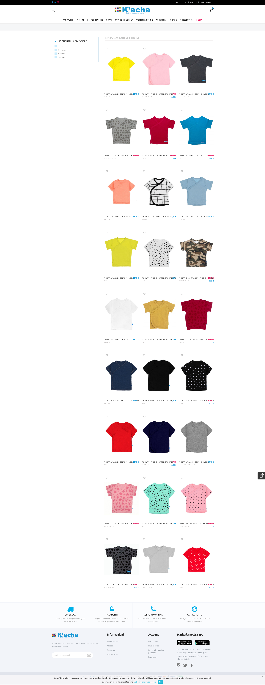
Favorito (194, 2)
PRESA (199, 20)
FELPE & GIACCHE (95, 20)
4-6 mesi (61, 57)
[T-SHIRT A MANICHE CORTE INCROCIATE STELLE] (159, 253)
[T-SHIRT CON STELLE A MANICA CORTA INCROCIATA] (121, 130)
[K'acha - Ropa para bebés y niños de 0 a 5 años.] (132, 10)
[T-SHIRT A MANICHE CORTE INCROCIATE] (121, 69)
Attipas (110, 646)
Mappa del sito (113, 654)
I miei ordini (153, 641)
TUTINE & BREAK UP (124, 20)
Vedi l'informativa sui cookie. (145, 682)
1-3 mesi (61, 53)
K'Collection (186, 20)
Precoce (61, 46)
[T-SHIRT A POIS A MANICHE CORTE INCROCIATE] (196, 375)
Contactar (111, 650)
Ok (160, 682)
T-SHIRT (80, 20)
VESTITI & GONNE (144, 20)
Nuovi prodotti (113, 641)
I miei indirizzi (153, 646)
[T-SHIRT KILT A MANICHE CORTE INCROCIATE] (159, 191)
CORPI (109, 20)
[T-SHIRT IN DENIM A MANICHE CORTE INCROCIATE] (121, 375)
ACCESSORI (161, 20)
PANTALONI (68, 20)
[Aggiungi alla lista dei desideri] (107, 48)
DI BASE (173, 20)
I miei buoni (152, 657)
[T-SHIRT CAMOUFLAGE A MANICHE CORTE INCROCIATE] (196, 253)
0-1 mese (62, 50)
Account (153, 634)
